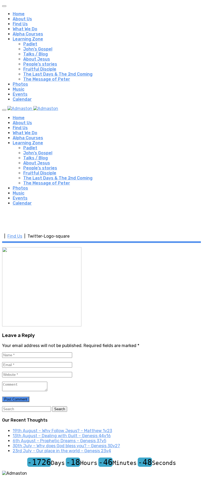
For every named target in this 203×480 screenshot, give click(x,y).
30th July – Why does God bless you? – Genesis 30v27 (66, 445)
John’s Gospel (37, 49)
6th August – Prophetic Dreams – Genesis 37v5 (59, 440)
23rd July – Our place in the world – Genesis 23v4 (62, 450)
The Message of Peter (46, 79)
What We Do (25, 28)
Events (20, 94)
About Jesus (36, 59)
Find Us (20, 23)
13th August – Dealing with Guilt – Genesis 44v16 (62, 435)
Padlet (30, 44)
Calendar (22, 99)
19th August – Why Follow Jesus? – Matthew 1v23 (62, 430)
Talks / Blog (35, 54)
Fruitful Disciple (39, 69)
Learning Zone (28, 38)
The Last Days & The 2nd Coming (58, 74)
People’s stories (40, 64)
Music (18, 89)
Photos (20, 84)
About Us (22, 18)
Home (19, 13)
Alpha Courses (28, 33)
